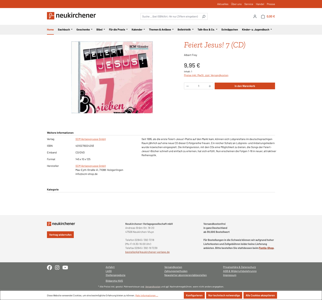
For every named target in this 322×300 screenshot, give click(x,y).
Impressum (229, 275)
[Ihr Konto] (255, 16)
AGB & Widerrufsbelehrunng (240, 271)
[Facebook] (51, 267)
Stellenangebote (115, 275)
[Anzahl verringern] (187, 86)
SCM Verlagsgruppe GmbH (90, 139)
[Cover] (112, 77)
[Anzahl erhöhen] (209, 86)
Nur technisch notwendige (224, 295)
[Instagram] (58, 267)
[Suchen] (204, 16)
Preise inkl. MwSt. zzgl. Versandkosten (206, 75)
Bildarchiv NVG (114, 280)
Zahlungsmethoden (175, 271)
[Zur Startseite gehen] (72, 15)
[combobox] (170, 16)
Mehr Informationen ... (146, 295)
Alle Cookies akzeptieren (260, 295)
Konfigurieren (194, 295)
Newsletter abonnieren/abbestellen (185, 275)
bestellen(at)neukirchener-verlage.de (147, 251)
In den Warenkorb (245, 85)
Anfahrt (110, 267)
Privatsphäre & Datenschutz (239, 267)
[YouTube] (66, 267)
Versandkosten (173, 267)
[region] (112, 77)
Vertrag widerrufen (60, 234)
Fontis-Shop (266, 247)
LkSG (109, 271)
